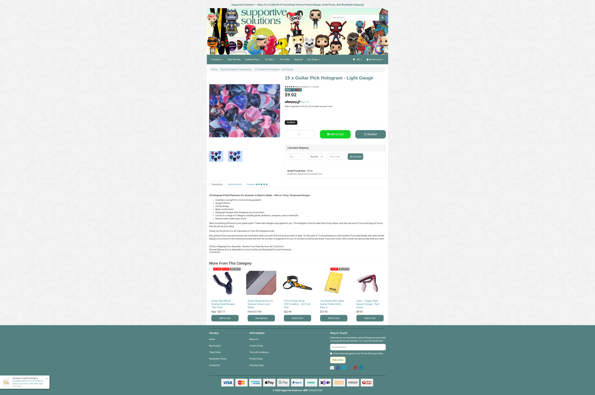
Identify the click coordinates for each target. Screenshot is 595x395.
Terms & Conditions (259, 352)
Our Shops (313, 59)
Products (217, 59)
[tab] (217, 184)
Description (217, 184)
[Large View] (216, 156)
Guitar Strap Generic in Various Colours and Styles (260, 304)
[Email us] (332, 367)
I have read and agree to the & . (358, 353)
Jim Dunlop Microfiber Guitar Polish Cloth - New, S (332, 304)
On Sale (269, 59)
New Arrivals (234, 59)
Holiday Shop (252, 59)
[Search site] (382, 17)
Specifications (235, 184)
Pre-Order (285, 59)
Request (298, 59)
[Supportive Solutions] (255, 30)
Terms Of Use (256, 346)
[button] (370, 134)
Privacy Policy (256, 359)
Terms (364, 353)
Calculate (356, 156)
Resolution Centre (218, 359)
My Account (215, 346)
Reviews (251, 184)
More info (304, 102)
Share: (289, 90)
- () (357, 59)
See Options (261, 318)
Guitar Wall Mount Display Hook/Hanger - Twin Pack (223, 304)
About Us (253, 339)
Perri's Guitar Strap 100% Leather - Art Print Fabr (297, 304)
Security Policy (256, 365)
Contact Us (214, 365)
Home (212, 339)
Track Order (215, 352)
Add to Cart (336, 134)
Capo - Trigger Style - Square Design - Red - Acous (368, 304)
